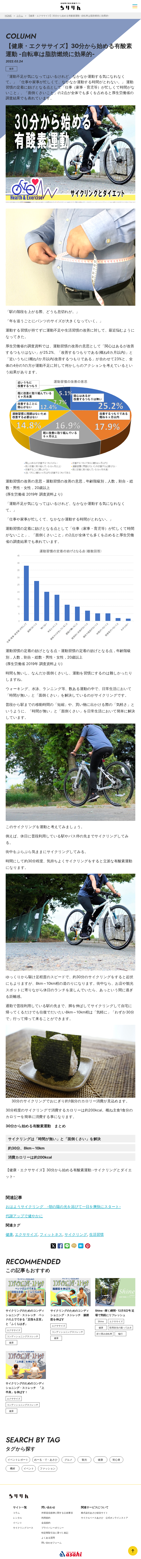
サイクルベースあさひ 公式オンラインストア (104, 1517)
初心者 (116, 1459)
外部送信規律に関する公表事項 (57, 1512)
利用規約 (45, 1517)
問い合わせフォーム (51, 1542)
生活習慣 (96, 1234)
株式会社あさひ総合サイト (94, 1512)
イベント (29, 1468)
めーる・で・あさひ (45, 1459)
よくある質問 (48, 1537)
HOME (8, 15)
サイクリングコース (23, 1527)
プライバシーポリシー (52, 1527)
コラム (19, 15)
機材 (12, 1468)
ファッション (47, 1468)
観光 (84, 1459)
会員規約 (45, 1522)
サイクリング (75, 1234)
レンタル (17, 1517)
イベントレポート (18, 1459)
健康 (9, 1234)
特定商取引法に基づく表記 (54, 1532)
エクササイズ (26, 1234)
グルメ (68, 1459)
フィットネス (51, 1234)
